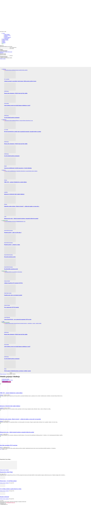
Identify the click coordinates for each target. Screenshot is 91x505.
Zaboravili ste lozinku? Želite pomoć (6, 51)
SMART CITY (22, 221)
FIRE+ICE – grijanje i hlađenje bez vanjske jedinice (15, 182)
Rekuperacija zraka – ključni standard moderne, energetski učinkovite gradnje (21, 218)
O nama (3, 33)
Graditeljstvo (4, 119)
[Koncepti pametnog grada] (10, 253)
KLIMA (6, 271)
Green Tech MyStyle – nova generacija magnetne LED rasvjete (17, 319)
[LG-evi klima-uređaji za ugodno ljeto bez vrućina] (2, 486)
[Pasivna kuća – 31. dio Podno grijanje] (2, 478)
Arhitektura (4, 69)
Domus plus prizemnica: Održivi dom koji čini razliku (15, 93)
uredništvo (6, 192)
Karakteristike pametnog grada (11, 269)
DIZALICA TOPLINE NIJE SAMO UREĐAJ (14, 194)
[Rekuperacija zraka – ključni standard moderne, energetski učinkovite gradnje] (10, 215)
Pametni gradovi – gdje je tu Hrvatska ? (13, 232)
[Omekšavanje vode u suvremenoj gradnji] (10, 292)
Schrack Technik (7, 305)
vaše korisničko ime (13, 47)
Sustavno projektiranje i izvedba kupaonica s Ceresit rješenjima (18, 168)
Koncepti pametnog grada (10, 256)
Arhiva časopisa (7, 34)
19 (2, 449)
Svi (4, 70)
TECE (5, 368)
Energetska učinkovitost (9, 120)
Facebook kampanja (7, 37)
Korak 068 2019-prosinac (8, 230)
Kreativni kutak (6, 38)
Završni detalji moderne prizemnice (11, 117)
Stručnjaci (3, 41)
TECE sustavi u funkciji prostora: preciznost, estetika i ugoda (17, 370)
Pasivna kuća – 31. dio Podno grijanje (8, 480)
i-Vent (5, 216)
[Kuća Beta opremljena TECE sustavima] (4, 443)
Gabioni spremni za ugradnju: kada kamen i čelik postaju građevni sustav (20, 81)
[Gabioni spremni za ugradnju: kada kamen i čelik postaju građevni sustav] (10, 78)
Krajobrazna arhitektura (11, 70)
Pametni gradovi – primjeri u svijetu (12, 244)
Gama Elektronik (7, 317)
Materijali (14, 120)
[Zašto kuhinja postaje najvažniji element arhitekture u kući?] (10, 102)
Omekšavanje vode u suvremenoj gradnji (13, 295)
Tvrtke (3, 321)
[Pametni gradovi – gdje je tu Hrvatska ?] (10, 229)
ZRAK (21, 271)
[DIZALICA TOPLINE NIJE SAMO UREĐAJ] (10, 191)
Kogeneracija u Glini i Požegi (6, 472)
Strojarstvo (4, 170)
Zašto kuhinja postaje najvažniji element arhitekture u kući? (17, 105)
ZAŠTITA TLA (10, 271)
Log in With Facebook (3, 50)
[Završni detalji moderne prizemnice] (10, 114)
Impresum (6, 36)
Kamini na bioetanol (4, 496)
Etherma (5, 180)
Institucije (3, 42)
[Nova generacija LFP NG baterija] (10, 304)
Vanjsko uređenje (24, 70)
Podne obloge (25, 120)
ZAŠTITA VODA (16, 271)
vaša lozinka (12, 48)
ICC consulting (6, 79)
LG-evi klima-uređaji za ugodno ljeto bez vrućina (10, 488)
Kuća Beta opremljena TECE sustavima (8, 445)
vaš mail (11, 55)
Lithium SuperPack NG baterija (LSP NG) (13, 283)
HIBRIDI (18, 221)
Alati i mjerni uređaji (5, 379)
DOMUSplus (6, 91)
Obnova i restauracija (19, 120)
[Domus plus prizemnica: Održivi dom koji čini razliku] (10, 90)
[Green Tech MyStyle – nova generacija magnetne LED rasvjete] (10, 316)
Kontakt (3, 40)
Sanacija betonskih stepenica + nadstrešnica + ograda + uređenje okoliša (29, 323)
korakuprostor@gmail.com (10, 502)
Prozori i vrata (30, 120)
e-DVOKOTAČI (14, 221)
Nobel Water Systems (7, 293)
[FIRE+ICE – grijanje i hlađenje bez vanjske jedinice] (10, 179)
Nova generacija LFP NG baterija (11, 307)
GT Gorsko (6, 129)
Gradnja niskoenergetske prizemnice (11, 323)
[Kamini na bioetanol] (2, 494)
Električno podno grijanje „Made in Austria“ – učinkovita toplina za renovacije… (22, 206)
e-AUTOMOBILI (8, 221)
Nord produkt (6, 103)
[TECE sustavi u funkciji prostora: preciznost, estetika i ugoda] (10, 367)
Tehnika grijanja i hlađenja (6, 381)
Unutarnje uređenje (18, 70)
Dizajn (6, 70)
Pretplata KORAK (7, 35)
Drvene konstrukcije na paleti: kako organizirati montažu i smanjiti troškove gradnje (22, 131)
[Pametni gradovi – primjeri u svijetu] (10, 241)
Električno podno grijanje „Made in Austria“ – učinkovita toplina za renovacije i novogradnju (20, 419)
